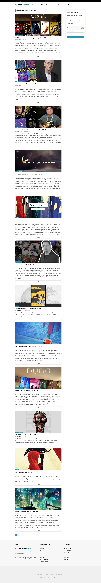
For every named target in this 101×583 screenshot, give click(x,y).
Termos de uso (61, 574)
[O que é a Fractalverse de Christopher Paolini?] (38, 161)
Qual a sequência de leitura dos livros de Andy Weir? (30, 130)
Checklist (66, 557)
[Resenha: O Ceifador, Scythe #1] (38, 459)
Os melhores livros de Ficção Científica (26, 511)
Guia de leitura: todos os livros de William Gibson (29, 84)
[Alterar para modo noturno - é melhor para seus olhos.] (85, 1)
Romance (42, 552)
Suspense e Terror (44, 555)
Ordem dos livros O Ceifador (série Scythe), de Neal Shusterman (33, 220)
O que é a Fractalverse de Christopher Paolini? (28, 174)
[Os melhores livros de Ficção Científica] (38, 499)
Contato (70, 4)
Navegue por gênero (56, 4)
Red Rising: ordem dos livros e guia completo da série (30, 38)
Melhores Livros (35, 4)
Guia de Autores (19, 261)
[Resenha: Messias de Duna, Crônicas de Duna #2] (38, 333)
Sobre (65, 4)
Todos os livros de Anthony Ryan (24, 264)
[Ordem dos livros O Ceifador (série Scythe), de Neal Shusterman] (38, 207)
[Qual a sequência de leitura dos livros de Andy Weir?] (38, 117)
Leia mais (38, 56)
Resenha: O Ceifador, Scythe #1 (24, 472)
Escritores (66, 555)
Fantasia (42, 548)
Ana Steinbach (19, 39)
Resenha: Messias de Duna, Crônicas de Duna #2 (29, 346)
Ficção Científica (19, 35)
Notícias (66, 559)
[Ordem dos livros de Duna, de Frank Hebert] (38, 378)
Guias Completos (45, 4)
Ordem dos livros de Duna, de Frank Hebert (28, 390)
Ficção (17, 217)
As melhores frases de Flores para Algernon (28, 308)
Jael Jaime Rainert (19, 131)
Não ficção (42, 557)
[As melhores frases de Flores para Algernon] (38, 296)
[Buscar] (85, 4)
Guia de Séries (67, 550)
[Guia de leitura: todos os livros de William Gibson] (38, 71)
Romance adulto (44, 561)
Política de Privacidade (51, 574)
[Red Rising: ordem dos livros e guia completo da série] (38, 25)
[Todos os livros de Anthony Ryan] (38, 252)
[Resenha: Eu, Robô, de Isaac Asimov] (38, 422)
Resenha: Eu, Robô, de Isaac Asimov (25, 434)
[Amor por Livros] (22, 4)
